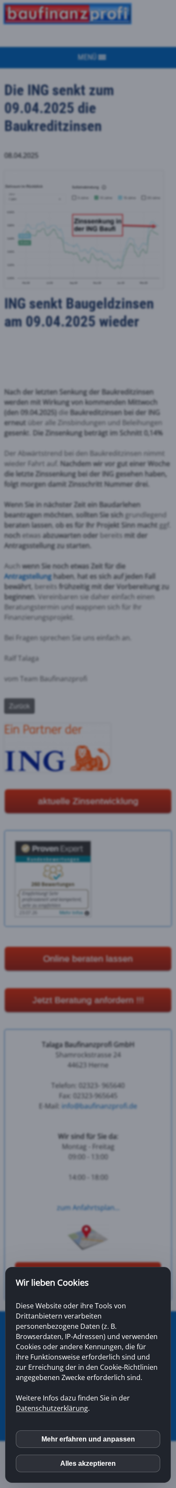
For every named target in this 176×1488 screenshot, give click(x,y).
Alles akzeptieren (88, 1463)
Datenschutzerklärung (52, 1408)
